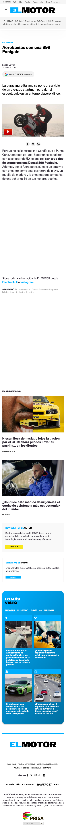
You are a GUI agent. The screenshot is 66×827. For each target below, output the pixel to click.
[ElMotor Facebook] (27, 775)
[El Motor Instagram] (36, 775)
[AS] (18, 785)
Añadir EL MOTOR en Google (20, 74)
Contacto (47, 768)
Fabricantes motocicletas (13, 292)
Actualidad (8, 42)
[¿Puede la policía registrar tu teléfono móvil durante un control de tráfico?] (47, 647)
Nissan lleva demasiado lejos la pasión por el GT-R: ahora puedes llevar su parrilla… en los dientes (31, 441)
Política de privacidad (26, 764)
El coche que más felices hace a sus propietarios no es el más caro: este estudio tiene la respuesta (17, 709)
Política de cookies (21, 768)
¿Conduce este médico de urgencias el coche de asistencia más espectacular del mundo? (31, 505)
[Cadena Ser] (56, 785)
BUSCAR (13, 577)
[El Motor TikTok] (40, 775)
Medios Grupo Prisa (33, 823)
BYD (15, 2)
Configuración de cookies (47, 764)
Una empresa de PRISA (33, 816)
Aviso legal (11, 764)
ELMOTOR (10, 610)
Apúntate (14, 546)
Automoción (24, 289)
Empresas (53, 289)
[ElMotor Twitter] (31, 775)
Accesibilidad (36, 768)
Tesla (27, 2)
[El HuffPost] (44, 785)
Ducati (34, 289)
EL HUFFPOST (22, 610)
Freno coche (38, 2)
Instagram (26, 282)
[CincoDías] (28, 785)
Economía (43, 289)
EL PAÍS (34, 610)
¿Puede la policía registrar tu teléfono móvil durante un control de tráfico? (47, 654)
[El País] (10, 785)
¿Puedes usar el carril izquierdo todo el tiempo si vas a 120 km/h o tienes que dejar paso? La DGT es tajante (47, 709)
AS (40, 610)
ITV (21, 2)
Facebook (8, 282)
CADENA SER (49, 610)
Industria (30, 292)
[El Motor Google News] (43, 775)
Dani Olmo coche (54, 2)
